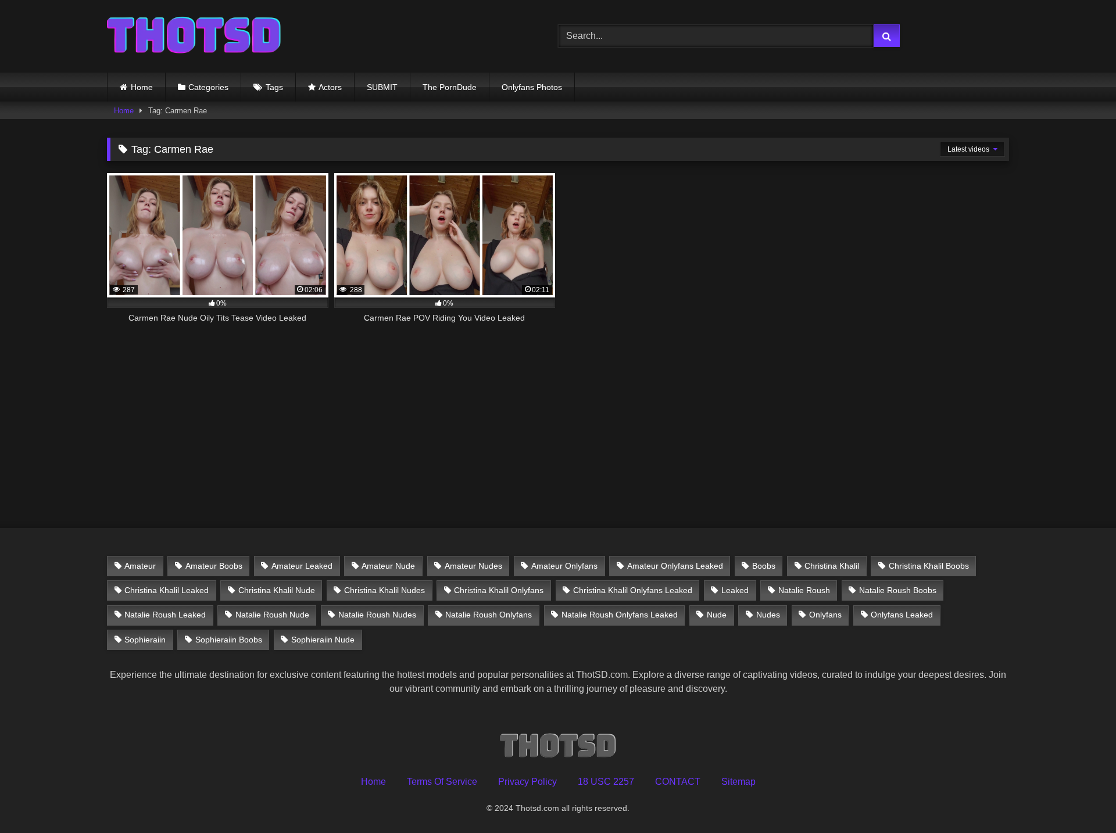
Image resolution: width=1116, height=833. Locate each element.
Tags (274, 87)
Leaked (735, 590)
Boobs (763, 565)
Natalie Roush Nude (272, 614)
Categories (208, 87)
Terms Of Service (442, 782)
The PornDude (450, 87)
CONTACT (677, 782)
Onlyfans (825, 614)
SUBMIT (382, 87)
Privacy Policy (527, 782)
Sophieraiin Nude (323, 639)
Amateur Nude (388, 565)
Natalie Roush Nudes (377, 614)
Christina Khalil (831, 565)
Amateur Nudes (473, 565)
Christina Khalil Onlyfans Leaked (632, 590)
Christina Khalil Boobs (929, 565)
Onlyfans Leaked (902, 614)
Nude (717, 614)
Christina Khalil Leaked (166, 590)
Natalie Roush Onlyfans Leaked (619, 614)
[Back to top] (1080, 798)
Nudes (768, 614)
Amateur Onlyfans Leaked (675, 565)
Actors (330, 87)
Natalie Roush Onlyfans (488, 614)
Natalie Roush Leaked (165, 614)
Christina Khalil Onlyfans (498, 590)
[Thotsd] (194, 36)
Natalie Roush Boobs (897, 590)
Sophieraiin (145, 639)
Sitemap (738, 782)
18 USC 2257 (606, 782)
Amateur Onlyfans (564, 565)
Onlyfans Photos (532, 87)
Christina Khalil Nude (276, 590)
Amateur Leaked (301, 565)
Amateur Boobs (213, 565)
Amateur (140, 565)
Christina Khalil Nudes (384, 590)
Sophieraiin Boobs (228, 639)
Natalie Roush (804, 590)
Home (142, 87)
